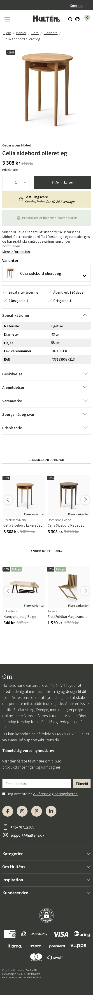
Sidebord (51, 33)
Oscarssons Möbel (16, 145)
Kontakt (76, 5)
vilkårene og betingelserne (55, 793)
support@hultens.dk (41, 739)
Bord (35, 33)
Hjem (7, 33)
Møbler (21, 33)
